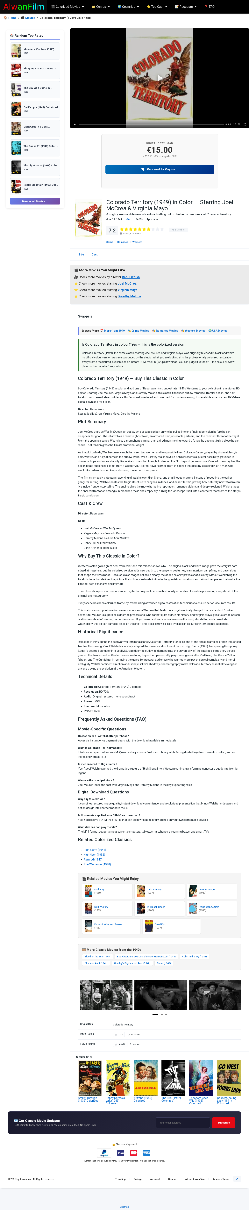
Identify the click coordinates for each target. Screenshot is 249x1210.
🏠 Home (10, 17)
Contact (172, 1179)
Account (155, 1179)
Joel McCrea (127, 283)
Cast (94, 254)
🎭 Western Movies (193, 330)
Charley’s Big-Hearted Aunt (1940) (132, 963)
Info (81, 254)
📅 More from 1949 (112, 330)
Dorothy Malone (129, 296)
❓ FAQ (209, 7)
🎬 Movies (28, 17)
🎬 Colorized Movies (65, 7)
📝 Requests (184, 7)
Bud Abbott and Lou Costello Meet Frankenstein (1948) (146, 956)
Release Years (220, 1179)
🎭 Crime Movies (138, 330)
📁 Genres (99, 7)
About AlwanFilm (194, 1179)
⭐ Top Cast (155, 7)
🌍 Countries (126, 7)
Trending (120, 1179)
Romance (122, 242)
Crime (109, 242)
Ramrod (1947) (93, 859)
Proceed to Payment (162, 169)
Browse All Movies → (35, 201)
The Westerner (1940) (97, 864)
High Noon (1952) (94, 854)
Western (137, 242)
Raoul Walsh (131, 277)
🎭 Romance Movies (165, 330)
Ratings (138, 1179)
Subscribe (223, 1122)
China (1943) (164, 963)
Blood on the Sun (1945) (97, 956)
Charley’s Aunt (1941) (96, 963)
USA (127, 219)
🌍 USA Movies (217, 330)
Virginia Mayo (128, 290)
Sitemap (124, 1206)
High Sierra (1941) (95, 849)
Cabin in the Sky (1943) (194, 956)
